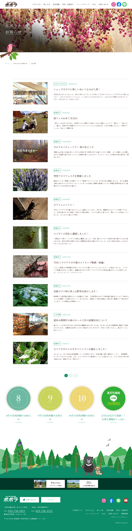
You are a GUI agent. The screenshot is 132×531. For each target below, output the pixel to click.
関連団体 (124, 514)
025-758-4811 (16, 510)
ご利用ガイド (77, 510)
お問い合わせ (103, 4)
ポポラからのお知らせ (20, 63)
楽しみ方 (47, 4)
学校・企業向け (68, 4)
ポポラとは (36, 4)
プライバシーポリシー (119, 517)
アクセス (50, 500)
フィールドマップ (83, 4)
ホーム (7, 63)
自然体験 (56, 4)
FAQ (94, 4)
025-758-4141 (44, 510)
